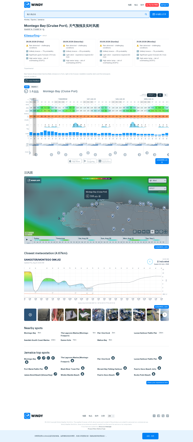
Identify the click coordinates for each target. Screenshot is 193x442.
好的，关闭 (150, 436)
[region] (96, 206)
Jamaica (41, 20)
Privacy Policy (92, 429)
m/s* (27, 111)
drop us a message (105, 426)
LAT (27, 145)
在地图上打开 (160, 14)
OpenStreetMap (157, 235)
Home (26, 20)
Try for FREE (153, 5)
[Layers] (135, 231)
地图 (130, 5)
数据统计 (34, 87)
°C (28, 116)
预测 (26, 87)
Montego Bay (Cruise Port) (60, 91)
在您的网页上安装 (162, 161)
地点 (136, 5)
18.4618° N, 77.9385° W (32, 29)
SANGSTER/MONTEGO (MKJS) (42, 259)
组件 (142, 5)
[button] (43, 29)
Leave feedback (34, 81)
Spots (33, 20)
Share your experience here (157, 382)
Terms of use (101, 429)
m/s (36, 91)
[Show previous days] (31, 241)
